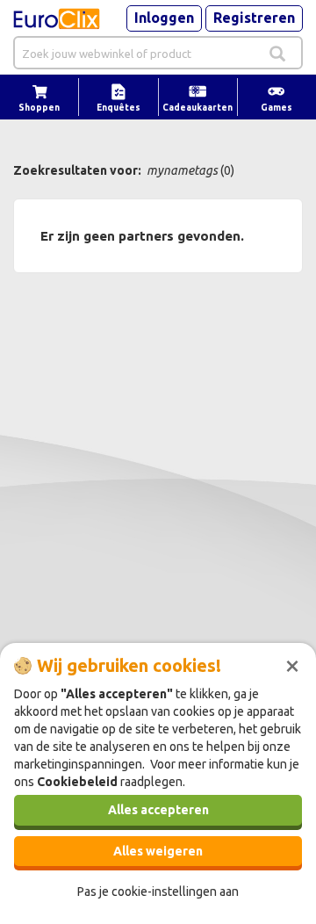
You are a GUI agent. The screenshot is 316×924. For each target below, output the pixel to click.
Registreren (254, 17)
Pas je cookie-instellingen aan (158, 891)
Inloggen (164, 17)
